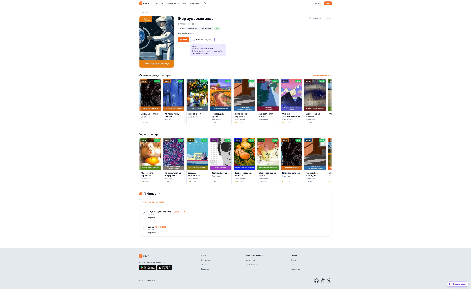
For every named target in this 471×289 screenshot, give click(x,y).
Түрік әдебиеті (206, 28)
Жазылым (194, 3)
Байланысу (295, 269)
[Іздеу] (205, 3)
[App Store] (164, 267)
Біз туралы (205, 260)
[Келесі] (330, 103)
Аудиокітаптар (172, 3)
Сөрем (184, 3)
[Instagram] (322, 280)
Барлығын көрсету (321, 75)
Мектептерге (251, 260)
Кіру (328, 3)
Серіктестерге (252, 264)
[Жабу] (224, 45)
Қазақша (193, 28)
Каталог (145, 12)
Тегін (217, 28)
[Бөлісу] (329, 18)
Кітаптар (159, 3)
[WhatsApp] (316, 280)
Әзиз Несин (191, 24)
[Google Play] (147, 267)
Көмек (293, 260)
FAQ (292, 264)
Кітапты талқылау (204, 39)
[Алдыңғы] (140, 103)
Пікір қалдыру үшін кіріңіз (153, 202)
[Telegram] (329, 280)
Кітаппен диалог (459, 284)
